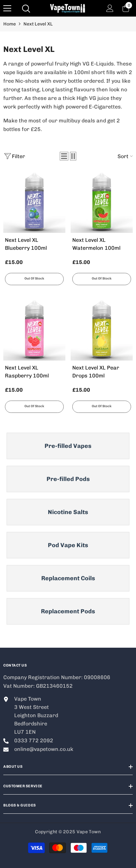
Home (9, 24)
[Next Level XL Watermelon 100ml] (102, 202)
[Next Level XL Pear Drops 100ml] (102, 329)
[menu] (7, 8)
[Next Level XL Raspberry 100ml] (34, 329)
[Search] (26, 9)
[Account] (110, 8)
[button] (64, 156)
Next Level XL (38, 24)
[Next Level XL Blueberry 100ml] (34, 202)
